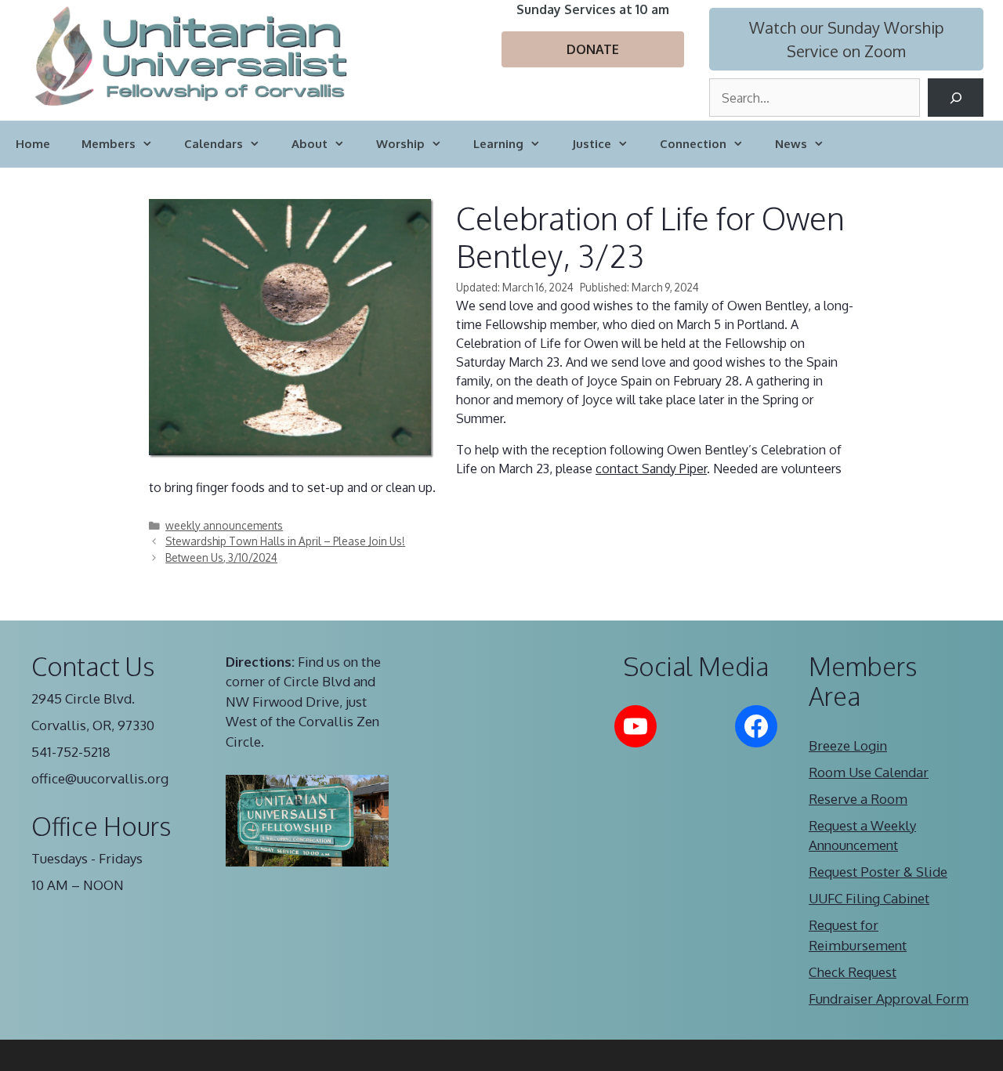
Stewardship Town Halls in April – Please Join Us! (285, 541)
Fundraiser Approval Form (889, 998)
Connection (693, 143)
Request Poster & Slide (878, 871)
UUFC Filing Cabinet (869, 898)
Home (33, 143)
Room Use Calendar (869, 772)
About (309, 143)
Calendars (213, 143)
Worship (400, 143)
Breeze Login (848, 745)
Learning (498, 143)
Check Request (852, 972)
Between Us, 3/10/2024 (221, 557)
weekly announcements (224, 525)
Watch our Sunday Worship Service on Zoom (846, 39)
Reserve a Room (858, 799)
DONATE (593, 49)
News (791, 143)
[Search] (955, 97)
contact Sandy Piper (651, 468)
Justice (591, 143)
